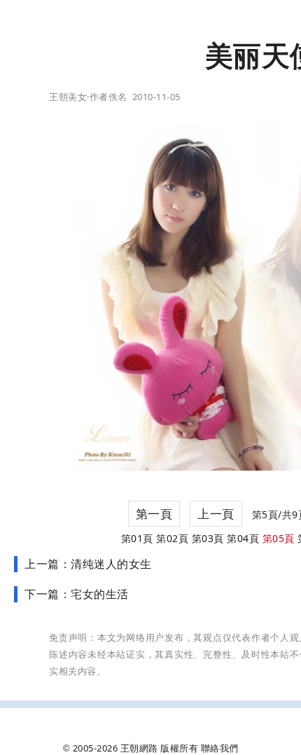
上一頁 (215, 514)
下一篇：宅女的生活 (76, 594)
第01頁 (137, 538)
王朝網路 (139, 748)
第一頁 (154, 514)
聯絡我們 (220, 748)
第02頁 (172, 538)
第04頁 (243, 538)
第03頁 (208, 538)
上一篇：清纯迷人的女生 (88, 564)
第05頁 (278, 538)
